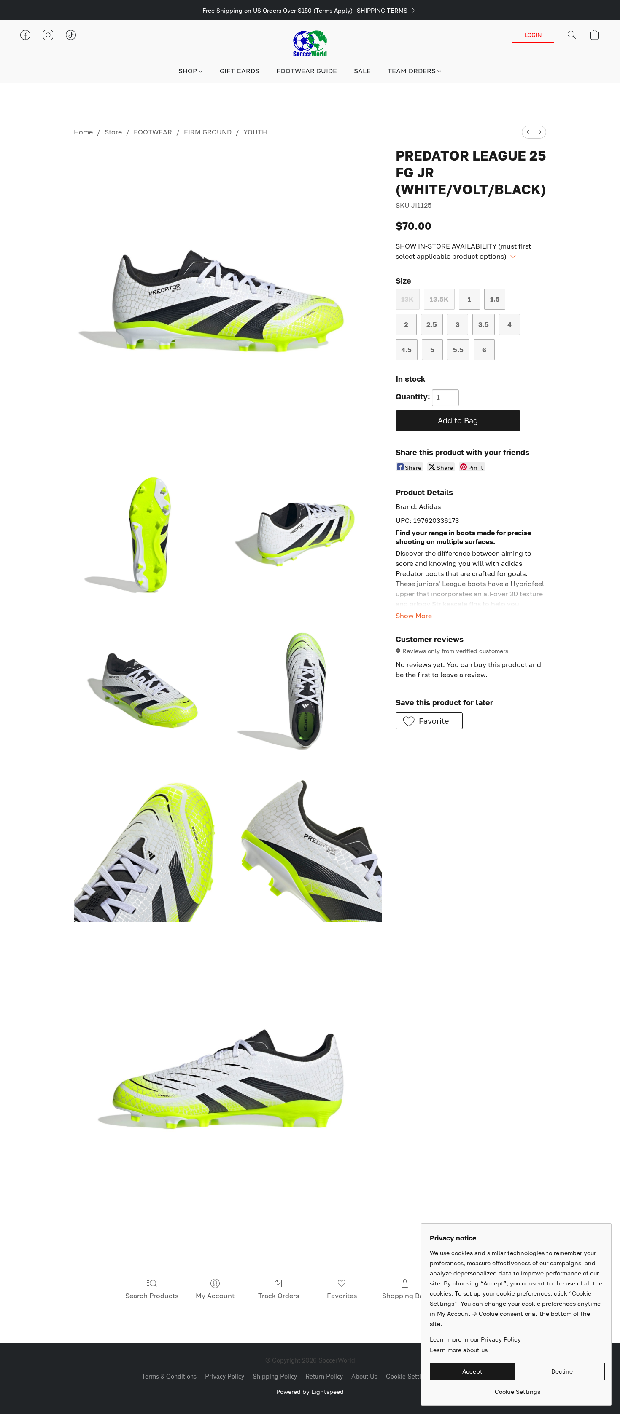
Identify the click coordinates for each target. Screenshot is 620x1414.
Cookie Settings (408, 1376)
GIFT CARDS (239, 71)
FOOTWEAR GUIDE (306, 71)
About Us (364, 1376)
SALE (362, 71)
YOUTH (255, 132)
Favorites (342, 1295)
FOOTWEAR (153, 132)
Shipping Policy (275, 1376)
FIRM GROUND (208, 132)
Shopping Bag (405, 1295)
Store (113, 132)
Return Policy (324, 1376)
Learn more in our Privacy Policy (475, 1339)
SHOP (188, 71)
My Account (215, 1295)
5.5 (458, 349)
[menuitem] (528, 132)
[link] (387, 10)
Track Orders (278, 1295)
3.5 (483, 324)
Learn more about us (459, 1349)
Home (83, 132)
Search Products (151, 1295)
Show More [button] (414, 615)
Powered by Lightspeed (310, 1391)
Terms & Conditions (169, 1376)
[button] (310, 43)
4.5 (406, 349)
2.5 (431, 324)
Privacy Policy (224, 1376)
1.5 (495, 299)
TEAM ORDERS (412, 71)
